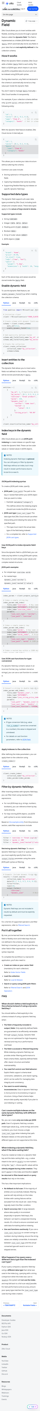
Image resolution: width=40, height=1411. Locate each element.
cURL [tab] (36, 303)
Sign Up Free (32, 9)
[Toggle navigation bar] (3, 3)
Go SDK (4, 1333)
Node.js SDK (6, 1337)
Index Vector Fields (18, 972)
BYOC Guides (30, 3)
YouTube (5, 1361)
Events (4, 1399)
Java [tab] (14, 303)
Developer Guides (8, 1320)
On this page (8, 14)
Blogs (4, 1386)
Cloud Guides (19, 3)
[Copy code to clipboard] (36, 112)
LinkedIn (5, 1364)
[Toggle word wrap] (32, 112)
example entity (18, 822)
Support (15, 9)
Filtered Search (24, 925)
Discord (5, 1374)
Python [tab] (6, 303)
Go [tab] (29, 303)
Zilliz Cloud (6, 1349)
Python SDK (6, 1327)
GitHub (4, 1371)
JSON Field (26, 739)
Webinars (5, 1393)
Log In (23, 9)
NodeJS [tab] (22, 303)
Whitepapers (7, 1389)
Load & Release (17, 980)
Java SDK (5, 1330)
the (10, 822)
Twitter (4, 1367)
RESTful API (6, 1323)
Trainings (5, 1396)
